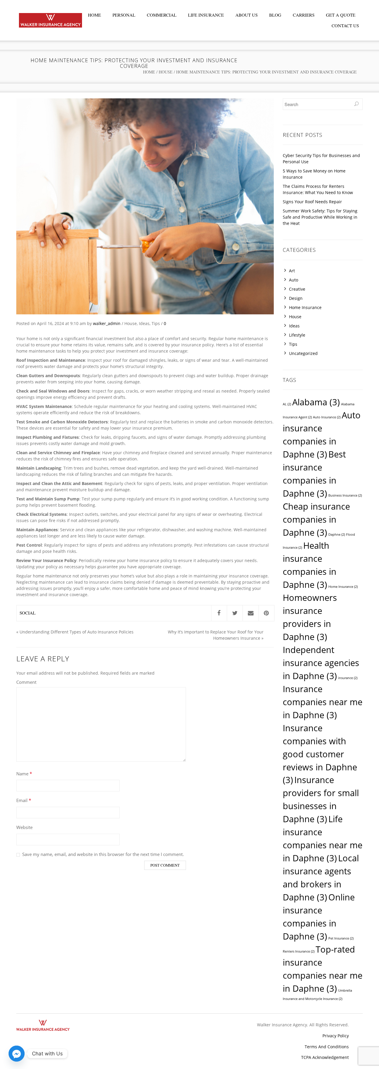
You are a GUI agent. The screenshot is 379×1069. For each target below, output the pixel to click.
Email (23, 800)
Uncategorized (303, 353)
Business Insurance (345, 495)
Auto (293, 280)
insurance (347, 678)
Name (24, 774)
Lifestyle (297, 335)
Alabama (316, 402)
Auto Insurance (327, 417)
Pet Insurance (341, 938)
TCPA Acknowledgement (325, 1057)
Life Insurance (206, 15)
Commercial (161, 15)
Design (296, 298)
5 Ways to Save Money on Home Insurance (314, 174)
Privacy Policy (335, 1035)
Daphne (336, 534)
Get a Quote (340, 15)
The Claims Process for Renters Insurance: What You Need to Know (318, 189)
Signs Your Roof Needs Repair (312, 201)
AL (287, 404)
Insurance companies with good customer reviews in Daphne (320, 754)
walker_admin (107, 323)
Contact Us (345, 25)
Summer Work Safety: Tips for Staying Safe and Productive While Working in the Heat (320, 217)
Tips (156, 323)
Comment (26, 682)
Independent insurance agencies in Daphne (321, 663)
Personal (124, 15)
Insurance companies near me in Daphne (322, 702)
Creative (297, 289)
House (166, 72)
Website (24, 827)
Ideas (144, 323)
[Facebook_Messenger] (17, 1054)
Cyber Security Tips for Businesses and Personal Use (321, 158)
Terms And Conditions (327, 1046)
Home (94, 15)
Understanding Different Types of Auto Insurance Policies (77, 632)
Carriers (303, 15)
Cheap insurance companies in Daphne (316, 519)
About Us (246, 15)
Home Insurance (305, 307)
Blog (275, 15)
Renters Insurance (298, 951)
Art (292, 270)
